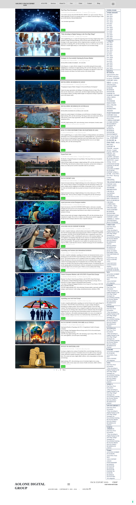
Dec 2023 (110, 20)
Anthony (85, 12)
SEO (109, 82)
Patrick (80, 156)
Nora (81, 60)
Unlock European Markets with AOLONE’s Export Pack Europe (80, 274)
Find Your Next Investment (69, 10)
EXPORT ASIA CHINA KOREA (69, 60)
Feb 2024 (109, 18)
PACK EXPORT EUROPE (68, 228)
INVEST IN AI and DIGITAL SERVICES (71, 12)
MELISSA (78, 349)
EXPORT (64, 325)
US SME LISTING (112, 122)
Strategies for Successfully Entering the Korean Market (77, 58)
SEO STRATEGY (113, 198)
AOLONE (44, 3)
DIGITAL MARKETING (111, 108)
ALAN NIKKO (72, 325)
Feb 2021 (109, 23)
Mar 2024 (110, 16)
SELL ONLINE (111, 105)
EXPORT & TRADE (67, 108)
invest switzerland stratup (113, 163)
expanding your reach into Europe (71, 298)
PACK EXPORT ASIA (68, 178)
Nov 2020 (110, 29)
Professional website (113, 215)
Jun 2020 (109, 33)
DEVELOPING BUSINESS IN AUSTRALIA (75, 106)
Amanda (81, 180)
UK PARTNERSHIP (113, 117)
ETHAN (80, 276)
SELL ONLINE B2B (112, 207)
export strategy (65, 252)
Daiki (75, 108)
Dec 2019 (110, 68)
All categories (111, 283)
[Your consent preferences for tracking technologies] (133, 502)
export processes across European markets (73, 202)
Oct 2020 (109, 31)
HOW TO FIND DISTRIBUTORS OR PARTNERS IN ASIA (79, 130)
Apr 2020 (109, 35)
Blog (98, 3)
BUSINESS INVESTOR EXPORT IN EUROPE (111, 92)
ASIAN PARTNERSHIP (68, 84)
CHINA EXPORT (113, 120)
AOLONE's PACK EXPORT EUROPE (73, 226)
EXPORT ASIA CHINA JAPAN (69, 156)
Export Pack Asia (66, 154)
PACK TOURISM (112, 222)
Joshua (75, 204)
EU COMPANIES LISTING (111, 155)
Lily (77, 132)
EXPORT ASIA (112, 80)
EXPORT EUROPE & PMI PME (112, 140)
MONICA (80, 301)
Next (64, 370)
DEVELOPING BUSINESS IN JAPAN (73, 82)
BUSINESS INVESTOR (110, 131)
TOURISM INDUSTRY (111, 102)
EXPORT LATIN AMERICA (112, 218)
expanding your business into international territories (76, 250)
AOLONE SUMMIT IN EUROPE (113, 169)
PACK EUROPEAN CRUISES (113, 201)
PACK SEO (110, 118)
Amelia (77, 84)
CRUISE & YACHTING (111, 192)
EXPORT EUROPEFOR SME (69, 301)
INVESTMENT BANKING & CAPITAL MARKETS (111, 126)
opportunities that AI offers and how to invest (113, 76)
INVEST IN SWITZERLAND (70, 346)
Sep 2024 (109, 14)
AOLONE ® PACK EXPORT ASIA (25, 4)
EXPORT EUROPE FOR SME (69, 276)
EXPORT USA (112, 115)
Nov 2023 (110, 22)
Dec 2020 (110, 27)
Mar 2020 (110, 36)
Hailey (77, 36)
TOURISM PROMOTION (112, 188)
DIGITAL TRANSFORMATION (116, 181)
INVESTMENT (112, 134)
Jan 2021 (109, 25)
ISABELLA (79, 228)
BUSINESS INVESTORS (68, 36)
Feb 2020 (109, 38)
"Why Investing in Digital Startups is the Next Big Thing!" (78, 34)
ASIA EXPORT (112, 210)
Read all (63, 30)
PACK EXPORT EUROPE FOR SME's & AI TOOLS (77, 322)
